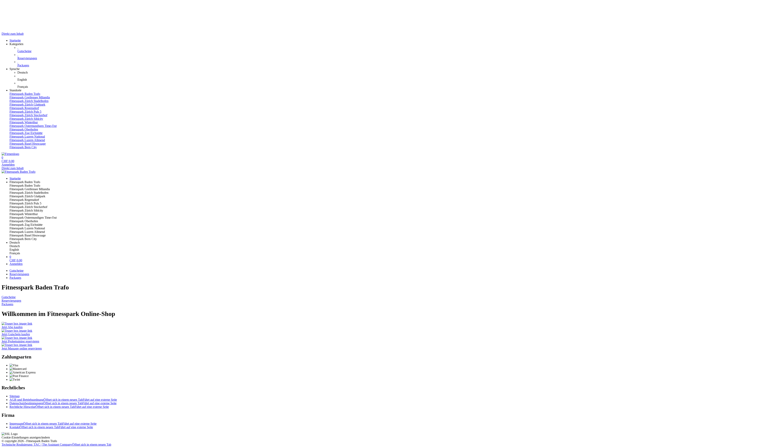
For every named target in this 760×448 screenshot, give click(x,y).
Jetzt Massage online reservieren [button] (22, 348)
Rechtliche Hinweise (59, 406)
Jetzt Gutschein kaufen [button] (16, 334)
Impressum (53, 423)
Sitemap (15, 396)
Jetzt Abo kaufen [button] (12, 327)
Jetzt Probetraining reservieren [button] (20, 341)
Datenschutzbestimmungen (63, 403)
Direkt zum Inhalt (13, 33)
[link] (387, 72)
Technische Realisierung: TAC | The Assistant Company (56, 444)
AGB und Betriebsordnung (63, 399)
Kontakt (51, 427)
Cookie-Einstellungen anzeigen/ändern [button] (26, 437)
